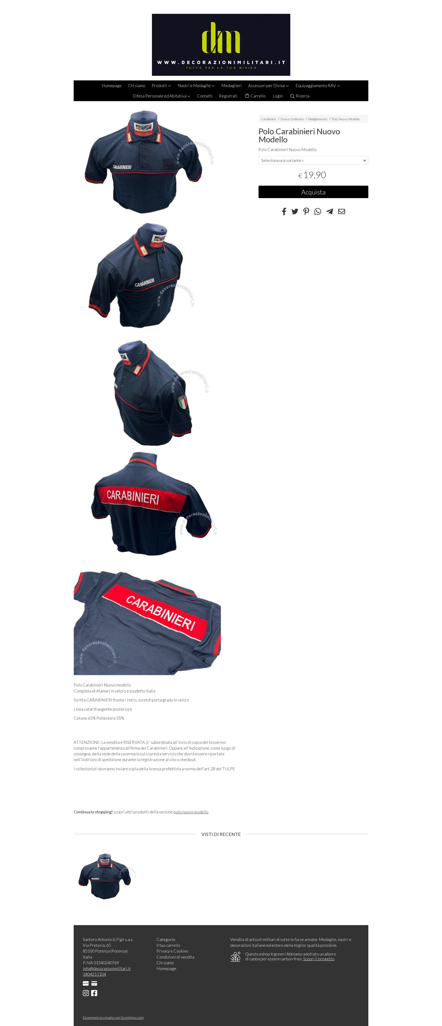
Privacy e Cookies (172, 950)
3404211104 (94, 974)
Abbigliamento (317, 119)
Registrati (228, 95)
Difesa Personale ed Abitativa (160, 95)
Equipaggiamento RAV (316, 85)
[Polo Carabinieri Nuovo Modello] (158, 163)
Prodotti (160, 85)
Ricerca (302, 95)
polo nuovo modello (191, 811)
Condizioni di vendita (175, 956)
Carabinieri (268, 119)
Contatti (204, 95)
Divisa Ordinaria (292, 119)
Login (278, 95)
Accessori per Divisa (266, 85)
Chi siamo (136, 85)
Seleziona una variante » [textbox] (282, 160)
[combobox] (313, 160)
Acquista (313, 192)
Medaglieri (231, 85)
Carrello (258, 95)
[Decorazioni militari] (221, 40)
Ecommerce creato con (113, 1017)
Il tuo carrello (168, 945)
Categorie (166, 939)
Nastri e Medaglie (194, 85)
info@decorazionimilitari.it (107, 968)
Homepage (112, 85)
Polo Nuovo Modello (346, 119)
